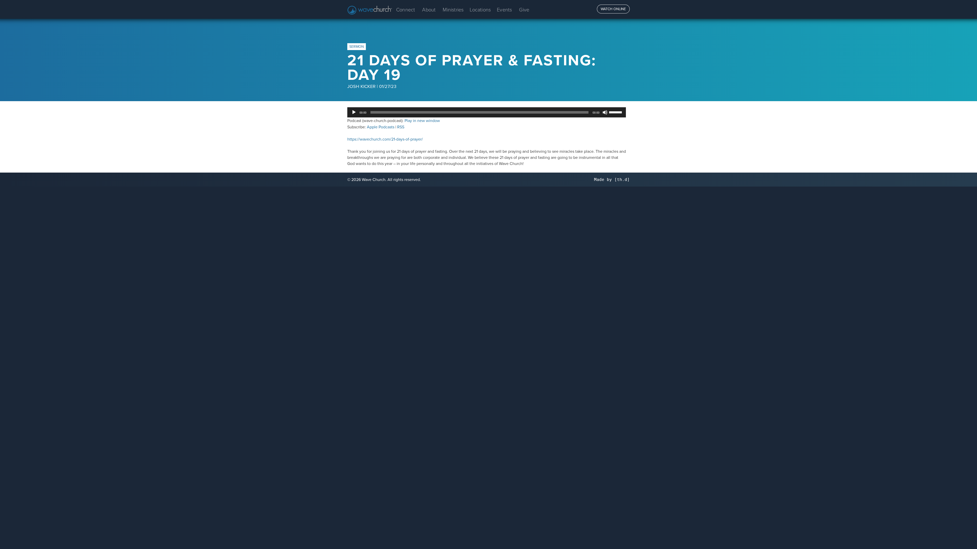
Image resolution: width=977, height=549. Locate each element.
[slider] (616, 111)
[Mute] (605, 112)
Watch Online (613, 8)
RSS (400, 127)
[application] (486, 112)
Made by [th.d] (612, 179)
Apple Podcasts (380, 127)
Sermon (356, 46)
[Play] (353, 112)
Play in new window (422, 120)
